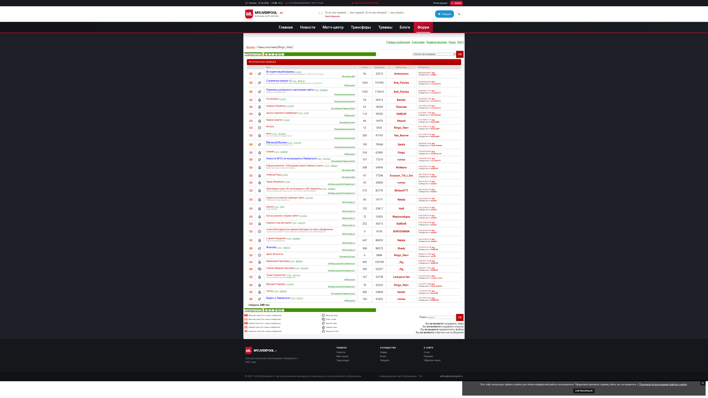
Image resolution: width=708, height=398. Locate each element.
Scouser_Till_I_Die (401, 175)
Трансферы (361, 27)
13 (281, 134)
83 (326, 90)
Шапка (269, 206)
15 (299, 223)
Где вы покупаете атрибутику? (282, 113)
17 (303, 223)
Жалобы (271, 247)
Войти (458, 3)
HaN (401, 208)
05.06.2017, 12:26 (425, 268)
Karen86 (434, 293)
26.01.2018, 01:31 (425, 199)
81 (321, 90)
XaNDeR (401, 113)
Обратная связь (432, 360)
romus (401, 159)
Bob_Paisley (401, 82)
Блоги (405, 27)
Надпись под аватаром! (278, 222)
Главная (286, 27)
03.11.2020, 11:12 (425, 126)
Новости (307, 27)
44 (298, 239)
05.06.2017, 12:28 (425, 261)
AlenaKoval (436, 115)
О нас (427, 352)
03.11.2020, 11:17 (425, 120)
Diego (401, 152)
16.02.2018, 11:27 (425, 166)
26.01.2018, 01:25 (425, 230)
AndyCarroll (436, 154)
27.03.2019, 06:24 (425, 151)
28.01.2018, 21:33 (425, 189)
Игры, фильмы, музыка (344, 94)
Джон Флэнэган (274, 254)
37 (329, 189)
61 (301, 261)
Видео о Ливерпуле (278, 297)
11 (276, 54)
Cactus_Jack (436, 278)
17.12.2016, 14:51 (425, 291)
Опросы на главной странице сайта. (285, 197)
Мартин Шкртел (274, 120)
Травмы (385, 27)
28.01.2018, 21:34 (425, 181)
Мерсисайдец (401, 216)
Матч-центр (333, 27)
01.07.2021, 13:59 (425, 113)
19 (332, 166)
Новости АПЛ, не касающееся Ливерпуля (291, 158)
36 (286, 152)
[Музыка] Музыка (276, 142)
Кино (269, 133)
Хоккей (270, 151)
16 (301, 223)
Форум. (250, 47)
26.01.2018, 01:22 (425, 239)
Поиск (452, 42)
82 (323, 90)
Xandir (401, 292)
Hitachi (401, 120)
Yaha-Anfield (436, 145)
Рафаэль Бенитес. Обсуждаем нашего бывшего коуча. (295, 165)
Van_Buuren (401, 135)
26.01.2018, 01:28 (425, 222)
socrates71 (436, 84)
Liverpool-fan (401, 276)
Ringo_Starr (401, 127)
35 (284, 152)
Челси (269, 291)
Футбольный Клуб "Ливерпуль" (341, 184)
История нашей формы (280, 71)
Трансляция (342, 360)
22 (306, 268)
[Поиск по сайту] (459, 14)
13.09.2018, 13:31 (425, 158)
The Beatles (272, 99)
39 (333, 189)
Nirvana (270, 126)
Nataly (401, 199)
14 (284, 134)
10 (294, 275)
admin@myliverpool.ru (451, 376)
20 (334, 166)
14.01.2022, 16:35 (425, 106)
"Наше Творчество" (276, 275)
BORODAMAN (401, 231)
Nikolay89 (435, 122)
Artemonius (401, 73)
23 (281, 291)
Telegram (385, 360)
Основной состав (347, 122)
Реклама (428, 356)
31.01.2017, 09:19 (425, 276)
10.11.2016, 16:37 (425, 298)
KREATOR (435, 300)
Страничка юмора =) (278, 80)
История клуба (348, 76)
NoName (401, 167)
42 (294, 239)
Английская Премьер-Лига (343, 108)
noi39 (433, 256)
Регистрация (440, 3)
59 (297, 261)
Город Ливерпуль (275, 181)
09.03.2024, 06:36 (425, 82)
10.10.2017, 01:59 (425, 247)
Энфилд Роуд (273, 174)
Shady (401, 248)
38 (331, 189)
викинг (434, 177)
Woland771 (401, 190)
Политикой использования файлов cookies (663, 384)
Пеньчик (401, 106)
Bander (401, 99)
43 (296, 239)
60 (299, 261)
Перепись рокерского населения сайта (290, 89)
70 (301, 81)
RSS (459, 42)
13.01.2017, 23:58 (425, 284)
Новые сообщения (399, 42)
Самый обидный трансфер (280, 268)
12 (279, 54)
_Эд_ (401, 262)
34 (281, 152)
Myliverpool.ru (348, 202)
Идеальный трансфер (277, 261)
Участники (418, 42)
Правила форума (436, 42)
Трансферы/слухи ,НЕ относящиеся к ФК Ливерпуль (293, 188)
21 (336, 166)
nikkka (433, 75)
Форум (423, 27)
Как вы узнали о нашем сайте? (282, 215)
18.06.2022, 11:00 (425, 99)
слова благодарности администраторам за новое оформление (299, 229)
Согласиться (584, 391)
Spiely (401, 144)
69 (299, 81)
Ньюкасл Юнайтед (275, 106)
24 (283, 291)
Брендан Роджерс (275, 284)
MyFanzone (349, 85)
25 (285, 291)
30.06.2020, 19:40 (425, 143)
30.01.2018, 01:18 (425, 174)
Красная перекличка (367, 3)
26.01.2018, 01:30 (425, 215)
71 (303, 81)
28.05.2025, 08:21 (425, 73)
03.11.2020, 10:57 (425, 134)
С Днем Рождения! (276, 238)
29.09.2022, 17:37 (425, 91)
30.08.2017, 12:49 (425, 254)
